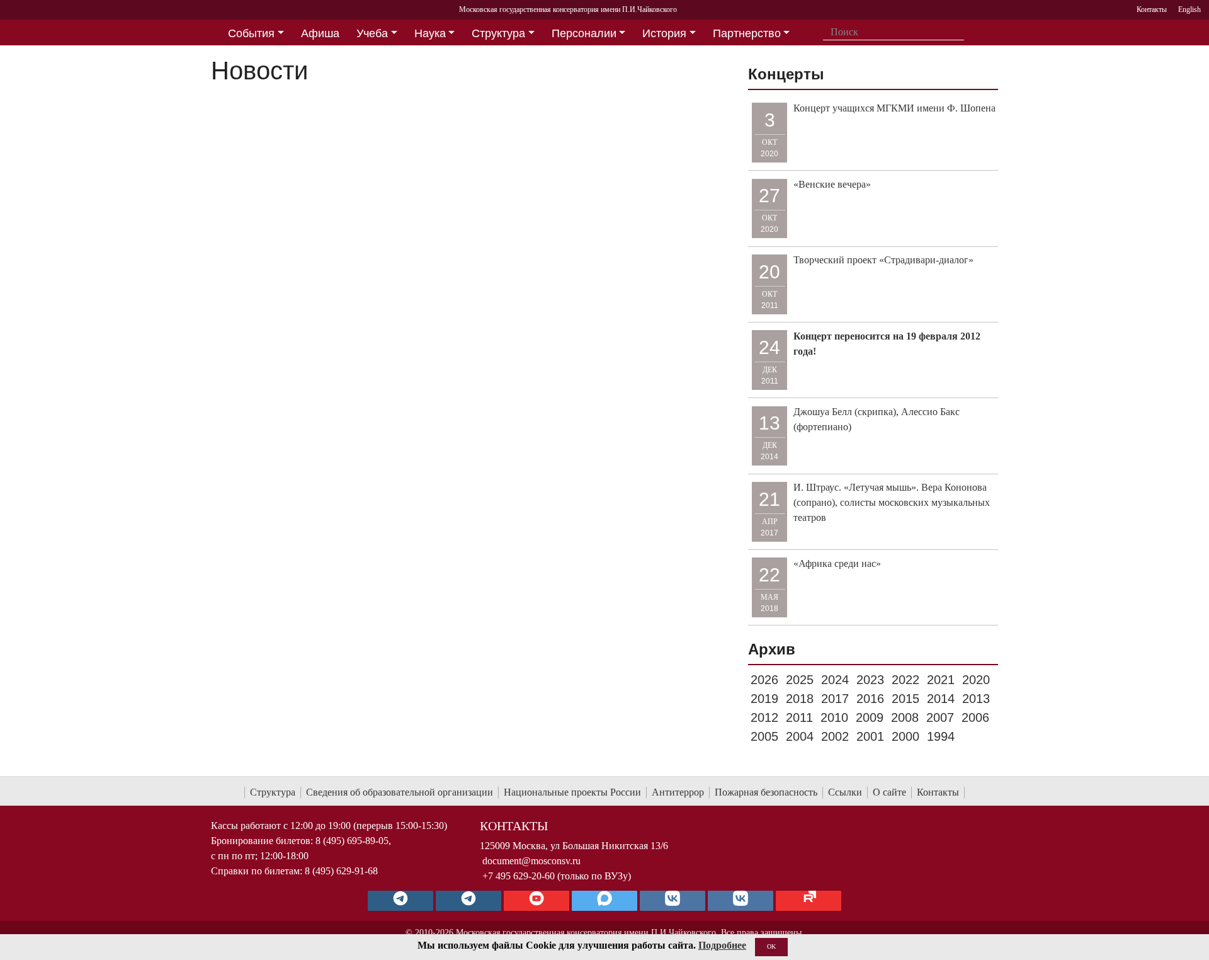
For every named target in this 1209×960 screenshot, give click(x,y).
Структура (272, 792)
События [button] (251, 33)
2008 (905, 717)
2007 (940, 717)
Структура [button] (498, 33)
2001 (870, 736)
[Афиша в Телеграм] (808, 901)
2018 (800, 699)
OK (771, 946)
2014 (941, 699)
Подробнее (722, 945)
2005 (764, 736)
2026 (764, 680)
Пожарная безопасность (766, 792)
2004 (800, 736)
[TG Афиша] (468, 901)
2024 (835, 680)
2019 (764, 699)
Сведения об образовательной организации (399, 792)
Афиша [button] (320, 33)
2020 (976, 680)
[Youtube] (536, 901)
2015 (905, 699)
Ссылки (845, 792)
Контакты (938, 792)
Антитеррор (678, 792)
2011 (799, 717)
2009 (869, 717)
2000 (905, 736)
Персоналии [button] (584, 33)
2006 (975, 717)
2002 (835, 736)
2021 (941, 680)
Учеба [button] (372, 33)
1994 (941, 736)
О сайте (889, 792)
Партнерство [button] (747, 33)
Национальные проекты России (572, 792)
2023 (870, 680)
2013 (976, 699)
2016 (870, 699)
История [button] (664, 33)
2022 (905, 680)
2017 (835, 699)
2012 (764, 717)
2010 (834, 717)
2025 (800, 680)
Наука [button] (430, 33)
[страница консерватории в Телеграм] (400, 901)
